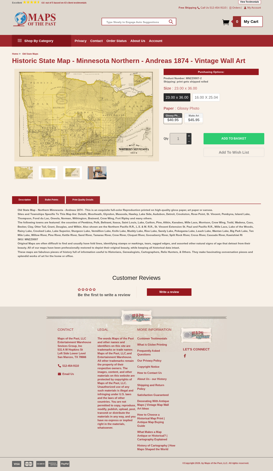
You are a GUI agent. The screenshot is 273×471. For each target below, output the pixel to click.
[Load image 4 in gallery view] (97, 172)
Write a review (169, 292)
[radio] (177, 97)
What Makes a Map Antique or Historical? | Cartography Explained (152, 435)
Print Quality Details (82, 199)
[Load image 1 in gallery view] (23, 172)
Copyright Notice (148, 366)
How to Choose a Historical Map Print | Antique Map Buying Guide (151, 420)
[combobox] (139, 21)
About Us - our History (152, 379)
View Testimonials (249, 2)
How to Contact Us (149, 372)
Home (15, 54)
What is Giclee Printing (152, 344)
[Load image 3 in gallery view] (72, 172)
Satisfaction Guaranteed (153, 394)
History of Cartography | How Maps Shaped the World (156, 447)
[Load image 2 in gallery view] (48, 172)
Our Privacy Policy (149, 360)
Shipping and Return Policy (150, 386)
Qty (166, 138)
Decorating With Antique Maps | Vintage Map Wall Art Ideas (153, 404)
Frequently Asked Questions (148, 352)
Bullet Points (51, 199)
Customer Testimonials (152, 338)
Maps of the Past (213, 463)
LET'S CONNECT (196, 349)
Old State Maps (30, 54)
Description (25, 199)
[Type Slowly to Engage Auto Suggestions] (171, 22)
